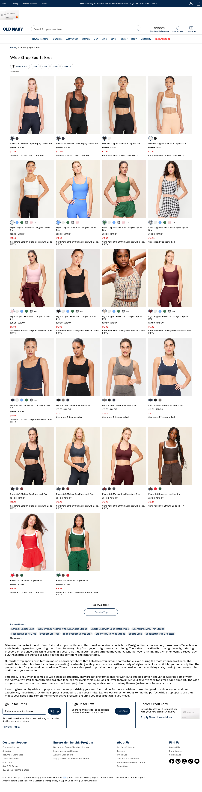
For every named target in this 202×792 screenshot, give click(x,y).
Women (86, 39)
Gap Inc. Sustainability (128, 758)
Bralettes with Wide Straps (110, 633)
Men (95, 39)
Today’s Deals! (162, 39)
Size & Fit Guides (10, 766)
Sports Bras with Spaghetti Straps (110, 628)
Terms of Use (106, 777)
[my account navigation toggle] (191, 3)
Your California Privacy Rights (83, 777)
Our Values (122, 755)
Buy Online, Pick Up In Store (16, 770)
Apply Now (148, 717)
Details (154, 3)
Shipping (7, 751)
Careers (121, 751)
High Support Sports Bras (77, 633)
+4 (35, 222)
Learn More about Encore (65, 751)
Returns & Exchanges (13, 755)
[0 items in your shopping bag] (198, 3)
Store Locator (176, 751)
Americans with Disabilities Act (17, 781)
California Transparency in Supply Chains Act (56, 781)
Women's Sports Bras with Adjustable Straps (62, 628)
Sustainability (122, 777)
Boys (113, 39)
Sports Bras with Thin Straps (148, 628)
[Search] (137, 29)
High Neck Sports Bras (23, 633)
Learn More (164, 717)
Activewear (72, 39)
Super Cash (122, 766)
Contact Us (174, 747)
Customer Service (11, 747)
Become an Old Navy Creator (131, 762)
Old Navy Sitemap (125, 747)
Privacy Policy (11, 726)
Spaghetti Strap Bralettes (160, 633)
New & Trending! (40, 39)
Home (13, 47)
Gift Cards (7, 762)
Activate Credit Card (63, 755)
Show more (15, 638)
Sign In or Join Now (139, 3)
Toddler (123, 39)
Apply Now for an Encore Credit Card (71, 758)
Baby (134, 39)
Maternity (146, 39)
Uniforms (57, 39)
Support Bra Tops (49, 633)
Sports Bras (135, 633)
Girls (104, 39)
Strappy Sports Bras (22, 628)
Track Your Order (11, 758)
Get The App (175, 755)
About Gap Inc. (138, 777)
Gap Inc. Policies (89, 781)
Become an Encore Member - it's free (71, 747)
